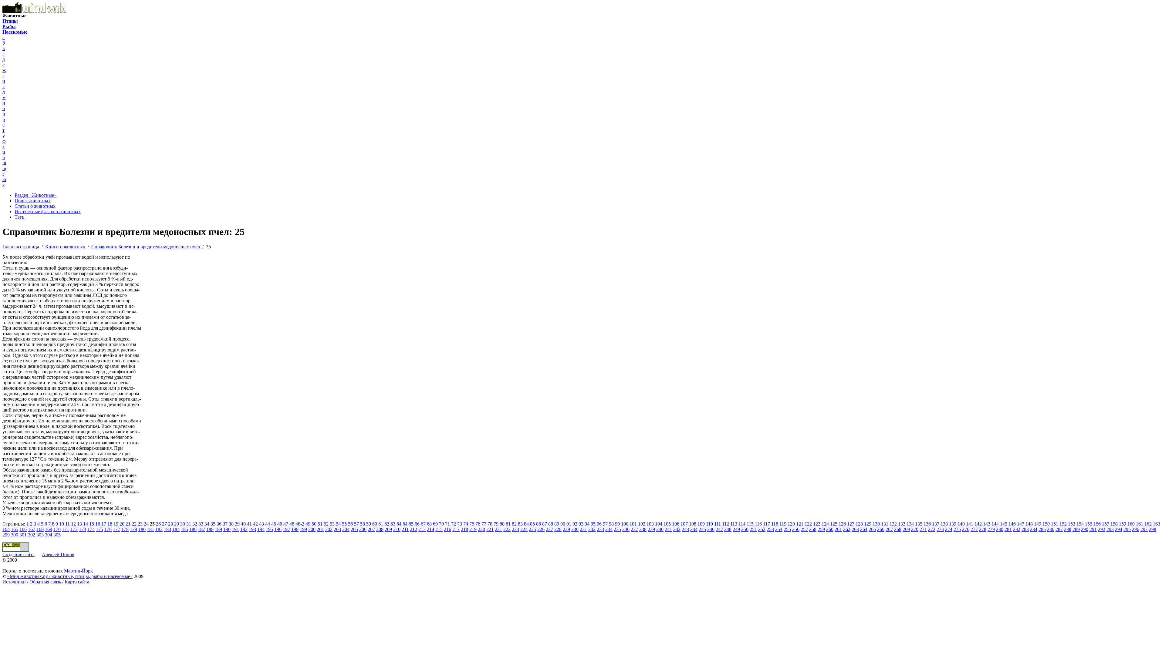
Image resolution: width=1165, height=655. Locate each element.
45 (273, 523)
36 (219, 523)
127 (850, 523)
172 (74, 529)
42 (255, 523)
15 (91, 523)
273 (940, 529)
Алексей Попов (58, 554)
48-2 (299, 523)
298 (1152, 529)
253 (770, 529)
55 (344, 523)
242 (676, 529)
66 (417, 523)
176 (108, 529)
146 (1012, 523)
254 (778, 529)
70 (441, 523)
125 (833, 523)
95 (593, 523)
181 (150, 529)
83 (520, 523)
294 (1118, 529)
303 (40, 534)
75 (471, 523)
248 (727, 529)
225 (532, 529)
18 (109, 523)
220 (481, 529)
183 (167, 529)
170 (57, 529)
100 (624, 523)
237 (634, 529)
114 (741, 523)
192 (244, 529)
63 (392, 523)
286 (1050, 529)
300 (14, 534)
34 (206, 523)
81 (508, 523)
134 (910, 523)
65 (411, 523)
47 (285, 523)
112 (725, 523)
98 (611, 523)
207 (371, 529)
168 (40, 529)
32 (194, 523)
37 (225, 523)
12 (73, 523)
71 (447, 523)
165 (14, 529)
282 (1016, 529)
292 (1101, 529)
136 (927, 523)
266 (880, 529)
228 (558, 529)
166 (23, 529)
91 (568, 523)
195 (269, 529)
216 (447, 529)
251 (753, 529)
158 (1114, 523)
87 (544, 523)
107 (684, 523)
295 (1127, 529)
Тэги (20, 217)
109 (701, 523)
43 (261, 523)
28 (170, 523)
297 (1144, 529)
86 (538, 523)
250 (744, 529)
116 (758, 523)
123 (816, 523)
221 (490, 529)
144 (995, 523)
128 (859, 523)
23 (140, 523)
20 (122, 523)
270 (914, 529)
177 (116, 529)
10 (61, 523)
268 (897, 529)
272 (931, 529)
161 (1139, 523)
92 (574, 523)
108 (692, 523)
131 (884, 523)
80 (502, 523)
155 (1088, 523)
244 (693, 529)
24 (146, 523)
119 (782, 523)
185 (184, 529)
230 (575, 529)
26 (158, 523)
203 (337, 529)
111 (717, 523)
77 (483, 523)
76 (477, 523)
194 (261, 529)
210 (396, 529)
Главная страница (20, 246)
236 (626, 529)
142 (978, 523)
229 (566, 529)
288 (1067, 529)
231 (583, 529)
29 (176, 523)
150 (1046, 523)
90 (562, 523)
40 (243, 523)
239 (651, 529)
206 (362, 529)
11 (67, 523)
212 (413, 529)
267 (889, 529)
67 (423, 523)
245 (702, 529)
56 (350, 523)
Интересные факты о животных (48, 211)
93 (581, 523)
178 (125, 529)
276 (965, 529)
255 (787, 529)
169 (48, 529)
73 (459, 523)
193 (252, 529)
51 (320, 523)
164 (6, 529)
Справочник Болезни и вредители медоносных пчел (145, 246)
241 (668, 529)
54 (338, 523)
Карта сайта (77, 581)
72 (453, 523)
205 (354, 529)
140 (961, 523)
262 (846, 529)
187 (201, 529)
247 (719, 529)
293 (1110, 529)
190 (227, 529)
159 (1122, 523)
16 (97, 523)
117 (766, 523)
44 (267, 523)
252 (761, 529)
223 (515, 529)
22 (134, 523)
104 (658, 523)
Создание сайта (18, 554)
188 (210, 529)
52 (326, 523)
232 (592, 529)
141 (969, 523)
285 (1042, 529)
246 (710, 529)
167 (31, 529)
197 (286, 529)
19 (115, 523)
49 (308, 523)
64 (399, 523)
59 (368, 523)
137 (935, 523)
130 (876, 523)
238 (643, 529)
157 (1105, 523)
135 (918, 523)
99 (617, 523)
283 (1025, 529)
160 (1131, 523)
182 (159, 529)
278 (982, 529)
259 (821, 529)
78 (490, 523)
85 (532, 523)
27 (164, 523)
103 (650, 523)
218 (464, 529)
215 (439, 529)
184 (176, 529)
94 (587, 523)
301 (23, 534)
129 (867, 523)
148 (1029, 523)
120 (791, 523)
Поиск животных (33, 200)
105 (667, 523)
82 (514, 523)
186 (193, 529)
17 (103, 523)
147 (1020, 523)
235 (617, 529)
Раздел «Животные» (35, 195)
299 (6, 534)
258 (812, 529)
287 (1059, 529)
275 (957, 529)
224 (524, 529)
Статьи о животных (35, 206)
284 (1033, 529)
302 (31, 534)
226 (541, 529)
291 (1093, 529)
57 (356, 523)
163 (1156, 523)
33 (200, 523)
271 (923, 529)
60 (374, 523)
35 (213, 523)
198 (295, 529)
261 (838, 529)
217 (456, 529)
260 (829, 529)
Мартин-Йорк (78, 570)
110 (709, 523)
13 (79, 523)
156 (1097, 523)
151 (1054, 523)
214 (430, 529)
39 (237, 523)
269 (906, 529)
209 (388, 529)
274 (948, 529)
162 (1148, 523)
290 (1084, 529)
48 (291, 523)
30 (182, 523)
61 (380, 523)
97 (605, 523)
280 (999, 529)
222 (507, 529)
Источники (14, 581)
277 (974, 529)
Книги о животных (65, 246)
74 (465, 523)
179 (133, 529)
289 (1076, 529)
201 (320, 529)
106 (675, 523)
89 (556, 523)
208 (379, 529)
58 (362, 523)
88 (550, 523)
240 (660, 529)
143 (986, 523)
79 (496, 523)
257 (804, 529)
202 (329, 529)
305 (57, 534)
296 (1135, 529)
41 (249, 523)
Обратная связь (45, 581)
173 (82, 529)
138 (944, 523)
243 (685, 529)
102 (641, 523)
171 (65, 529)
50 (314, 523)
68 (429, 523)
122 (808, 523)
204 (346, 529)
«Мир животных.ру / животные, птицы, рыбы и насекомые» (70, 576)
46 (279, 523)
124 (825, 523)
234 (609, 529)
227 (549, 529)
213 (422, 529)
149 (1037, 523)
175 (99, 529)
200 (312, 529)
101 (633, 523)
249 (736, 529)
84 (526, 523)
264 (863, 529)
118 (774, 523)
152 (1063, 523)
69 (435, 523)
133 (901, 523)
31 (188, 523)
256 (795, 529)
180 (142, 529)
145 (1003, 523)
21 (128, 523)
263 (855, 529)
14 (85, 523)
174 (91, 529)
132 (893, 523)
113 (733, 523)
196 (278, 529)
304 (48, 534)
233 (600, 529)
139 (952, 523)
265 (872, 529)
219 (473, 529)
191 (235, 529)
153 (1071, 523)
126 (842, 523)
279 (991, 529)
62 (386, 523)
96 (599, 523)
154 (1080, 523)
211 (405, 529)
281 (1008, 529)
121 (799, 523)
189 (218, 529)
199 (303, 529)
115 (750, 523)
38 (231, 523)
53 (332, 523)
